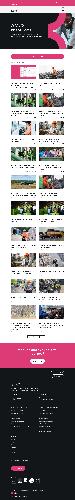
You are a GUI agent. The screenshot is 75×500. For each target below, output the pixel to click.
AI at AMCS (13, 439)
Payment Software (15, 418)
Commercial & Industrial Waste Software (20, 426)
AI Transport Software (44, 423)
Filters (38, 56)
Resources (13, 450)
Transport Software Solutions (46, 410)
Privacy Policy (14, 490)
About (12, 442)
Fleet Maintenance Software (46, 413)
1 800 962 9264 (45, 397)
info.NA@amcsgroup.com (47, 399)
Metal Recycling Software (17, 413)
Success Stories (15, 444)
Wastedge (13, 423)
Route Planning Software (45, 431)
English (62, 7)
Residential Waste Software (17, 421)
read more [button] (14, 4)
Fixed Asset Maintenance (45, 416)
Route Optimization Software (46, 421)
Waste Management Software (18, 410)
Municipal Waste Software (17, 416)
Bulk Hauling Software (44, 426)
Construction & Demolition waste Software (21, 429)
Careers (13, 452)
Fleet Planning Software (44, 429)
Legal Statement (25, 490)
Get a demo (18, 468)
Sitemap (35, 490)
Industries (13, 447)
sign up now (37, 361)
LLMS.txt (42, 490)
